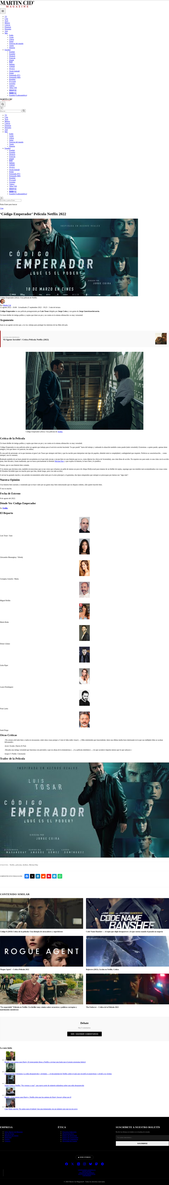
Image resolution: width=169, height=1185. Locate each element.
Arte (6, 31)
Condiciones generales (87, 1170)
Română (12, 79)
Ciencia (7, 25)
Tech (6, 21)
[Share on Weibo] (49, 876)
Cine (6, 19)
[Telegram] (102, 1164)
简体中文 (13, 90)
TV (6, 17)
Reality (7, 1062)
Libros (11, 39)
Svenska (12, 84)
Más (6, 33)
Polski (11, 73)
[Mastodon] (96, 1164)
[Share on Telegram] (54, 876)
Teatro (11, 46)
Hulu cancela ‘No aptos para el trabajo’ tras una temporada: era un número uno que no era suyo (43, 1109)
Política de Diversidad (69, 1135)
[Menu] (3, 11)
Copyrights (87, 1175)
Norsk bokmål (14, 71)
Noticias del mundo (16, 44)
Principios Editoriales (69, 1132)
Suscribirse (142, 1143)
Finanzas (8, 27)
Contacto (7, 1141)
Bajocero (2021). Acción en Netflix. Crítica (102, 969)
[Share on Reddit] (43, 876)
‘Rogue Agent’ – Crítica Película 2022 (14, 969)
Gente (11, 37)
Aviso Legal (86, 1171)
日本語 (12, 66)
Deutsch (12, 56)
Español (7, 50)
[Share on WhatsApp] (60, 876)
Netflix (60, 432)
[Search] (2, 104)
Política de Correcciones (70, 1137)
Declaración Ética (68, 1134)
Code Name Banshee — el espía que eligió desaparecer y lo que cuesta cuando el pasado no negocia (124, 932)
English (12, 52)
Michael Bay (59, 461)
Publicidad (8, 1137)
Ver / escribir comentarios (84, 1034)
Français (12, 58)
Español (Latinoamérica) (18, 95)
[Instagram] (84, 1164)
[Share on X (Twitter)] (32, 876)
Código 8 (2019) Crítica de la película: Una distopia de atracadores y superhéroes (31, 932)
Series (7, 1085)
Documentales (10, 1074)
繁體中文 (13, 93)
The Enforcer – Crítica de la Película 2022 (102, 1007)
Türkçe (11, 86)
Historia (12, 48)
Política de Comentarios (70, 1139)
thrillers (25, 865)
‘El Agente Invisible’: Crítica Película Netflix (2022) (26, 339)
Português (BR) (15, 77)
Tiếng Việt (13, 88)
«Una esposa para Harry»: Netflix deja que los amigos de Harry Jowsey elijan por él (40, 1097)
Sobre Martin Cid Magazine (14, 1132)
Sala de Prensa (9, 1134)
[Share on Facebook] (26, 876)
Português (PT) (14, 75)
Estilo (11, 35)
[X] (72, 1164)
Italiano (12, 64)
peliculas (19, 865)
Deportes (8, 29)
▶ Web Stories (84, 1157)
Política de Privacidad (86, 1174)
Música (7, 23)
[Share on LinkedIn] (38, 876)
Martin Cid (7, 305)
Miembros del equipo (11, 1135)
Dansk (11, 60)
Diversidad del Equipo (69, 1141)
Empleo (7, 1139)
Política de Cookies (86, 1172)
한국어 (12, 69)
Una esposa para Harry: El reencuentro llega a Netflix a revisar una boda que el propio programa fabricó (48, 1062)
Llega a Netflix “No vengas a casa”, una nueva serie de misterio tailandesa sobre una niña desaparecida (46, 1085)
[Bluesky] (90, 1164)
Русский (12, 81)
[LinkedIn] (78, 1164)
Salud (11, 41)
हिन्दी (11, 62)
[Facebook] (66, 1164)
